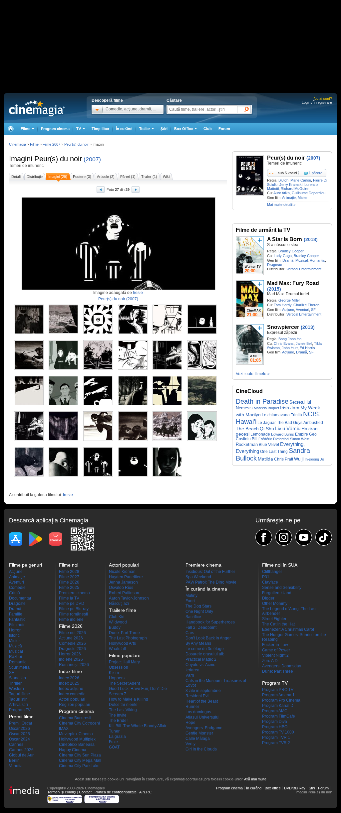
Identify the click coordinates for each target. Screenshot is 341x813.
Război (15, 656)
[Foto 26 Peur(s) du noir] (63, 475)
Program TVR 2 (276, 743)
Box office (273, 788)
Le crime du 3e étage (204, 648)
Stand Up (17, 678)
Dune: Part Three (124, 632)
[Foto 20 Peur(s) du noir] (63, 439)
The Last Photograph (128, 638)
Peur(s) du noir (58, 159)
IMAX (64, 728)
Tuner (114, 731)
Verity (190, 744)
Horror (15, 630)
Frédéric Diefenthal (273, 439)
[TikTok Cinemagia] (323, 537)
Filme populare (125, 655)
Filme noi (68, 565)
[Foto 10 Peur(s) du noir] (133, 368)
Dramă (287, 260)
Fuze (113, 742)
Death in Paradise (262, 401)
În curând (124, 129)
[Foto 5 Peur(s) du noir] (167, 333)
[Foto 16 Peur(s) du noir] (133, 404)
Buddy (115, 627)
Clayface (270, 582)
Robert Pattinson (124, 593)
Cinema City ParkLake (79, 765)
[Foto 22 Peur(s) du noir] (133, 439)
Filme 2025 (69, 587)
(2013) (308, 327)
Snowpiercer (283, 327)
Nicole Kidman (122, 571)
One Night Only (199, 611)
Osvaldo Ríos (121, 587)
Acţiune (288, 310)
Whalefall (117, 648)
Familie (15, 614)
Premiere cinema (74, 593)
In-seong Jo (314, 459)
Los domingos (198, 712)
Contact (85, 792)
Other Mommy (274, 603)
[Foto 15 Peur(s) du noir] (98, 404)
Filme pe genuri (25, 565)
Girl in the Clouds (201, 749)
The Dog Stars (198, 606)
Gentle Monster (199, 733)
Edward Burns (282, 434)
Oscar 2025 (19, 734)
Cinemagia (17, 144)
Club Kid (117, 616)
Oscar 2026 (19, 728)
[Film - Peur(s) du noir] (250, 194)
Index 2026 (69, 678)
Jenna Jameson (123, 582)
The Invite (118, 715)
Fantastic (17, 619)
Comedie (17, 587)
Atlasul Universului (202, 717)
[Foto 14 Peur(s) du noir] (63, 404)
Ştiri (164, 129)
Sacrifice (193, 616)
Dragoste (274, 265)
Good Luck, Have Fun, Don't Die (138, 688)
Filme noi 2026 (72, 632)
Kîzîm (114, 672)
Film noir (17, 624)
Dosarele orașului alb (204, 654)
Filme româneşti (73, 614)
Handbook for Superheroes (210, 622)
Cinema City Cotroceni (79, 723)
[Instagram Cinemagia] (283, 537)
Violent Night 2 (275, 655)
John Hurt (290, 348)
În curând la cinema (206, 589)
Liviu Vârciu (287, 428)
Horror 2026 (70, 654)
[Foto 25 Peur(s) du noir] (29, 475)
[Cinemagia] (10, 129)
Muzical (301, 260)
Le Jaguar (266, 422)
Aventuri (302, 310)
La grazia (117, 736)
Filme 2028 (69, 571)
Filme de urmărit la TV (263, 230)
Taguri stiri (18, 699)
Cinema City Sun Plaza (80, 755)
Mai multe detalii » (281, 204)
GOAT (114, 747)
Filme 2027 (69, 577)
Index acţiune (71, 688)
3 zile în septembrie (203, 690)
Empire (301, 434)
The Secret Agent (124, 683)
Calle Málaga (197, 738)
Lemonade (260, 434)
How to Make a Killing (128, 699)
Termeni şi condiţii (61, 792)
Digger (268, 598)
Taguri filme (19, 694)
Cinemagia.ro (37, 108)
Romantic (317, 260)
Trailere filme (122, 610)
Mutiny (191, 595)
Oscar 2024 (19, 739)
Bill (254, 439)
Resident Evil (197, 696)
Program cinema (55, 129)
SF (313, 310)
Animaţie (289, 198)
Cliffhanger (272, 571)
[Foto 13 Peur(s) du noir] (29, 404)
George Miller (289, 300)
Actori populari (72, 699)
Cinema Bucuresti (75, 718)
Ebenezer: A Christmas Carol (288, 629)
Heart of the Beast (201, 701)
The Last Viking (123, 710)
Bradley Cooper (291, 251)
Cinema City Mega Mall (80, 760)
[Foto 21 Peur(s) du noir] (98, 439)
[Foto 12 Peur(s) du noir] (202, 368)
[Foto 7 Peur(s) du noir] (29, 368)
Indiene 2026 (71, 659)
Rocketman (247, 444)
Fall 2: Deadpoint (200, 627)
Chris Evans (284, 343)
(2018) (311, 239)
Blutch (283, 180)
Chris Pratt (283, 459)
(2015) (274, 289)
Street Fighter (274, 618)
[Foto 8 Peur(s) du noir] (63, 368)
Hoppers (117, 678)
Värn (189, 675)
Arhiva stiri (18, 704)
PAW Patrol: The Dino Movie (210, 582)
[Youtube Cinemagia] (303, 537)
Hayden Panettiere (126, 577)
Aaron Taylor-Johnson (129, 598)
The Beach (247, 428)
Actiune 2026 (71, 638)
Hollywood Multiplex (77, 739)
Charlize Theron (306, 305)
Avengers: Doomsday (281, 666)
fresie (138, 292)
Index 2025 (69, 683)
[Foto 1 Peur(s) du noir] (29, 333)
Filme (34, 144)
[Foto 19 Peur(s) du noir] (29, 439)
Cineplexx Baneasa (77, 744)
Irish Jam (289, 407)
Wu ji (299, 459)
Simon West (299, 439)
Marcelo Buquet (266, 408)
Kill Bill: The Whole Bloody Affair (138, 726)
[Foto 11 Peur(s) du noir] (167, 368)
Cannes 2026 (21, 749)
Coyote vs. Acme (200, 664)
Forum (224, 129)
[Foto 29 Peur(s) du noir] (167, 475)
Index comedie (72, 694)
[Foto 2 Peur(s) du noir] (63, 332)
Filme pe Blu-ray (74, 609)
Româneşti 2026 (74, 664)
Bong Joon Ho (289, 339)
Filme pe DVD (71, 603)
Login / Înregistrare (317, 102)
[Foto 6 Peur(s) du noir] (202, 333)
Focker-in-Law (275, 644)
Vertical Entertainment (303, 269)
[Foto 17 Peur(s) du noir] (167, 404)
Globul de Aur (21, 755)
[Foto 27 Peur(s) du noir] (98, 475)
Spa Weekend (198, 577)
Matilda (265, 459)
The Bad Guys (289, 422)
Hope (190, 722)
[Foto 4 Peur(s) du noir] (133, 333)
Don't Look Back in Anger (208, 638)
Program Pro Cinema (281, 700)
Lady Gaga (283, 256)
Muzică (15, 646)
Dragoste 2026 (72, 648)
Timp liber (100, 129)
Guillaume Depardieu (308, 193)
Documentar (20, 598)
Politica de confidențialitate (116, 792)
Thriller (15, 683)
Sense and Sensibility (281, 587)
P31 (265, 577)
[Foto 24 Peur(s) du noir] (202, 439)
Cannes (16, 744)
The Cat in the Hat (278, 624)
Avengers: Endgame (203, 728)
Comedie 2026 (72, 643)
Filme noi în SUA (279, 565)
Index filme (70, 671)
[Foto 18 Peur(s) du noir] (202, 404)
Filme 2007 (51, 144)
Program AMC (274, 711)
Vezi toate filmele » (253, 373)
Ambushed (313, 422)
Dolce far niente (123, 704)
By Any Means (198, 643)
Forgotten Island (276, 593)
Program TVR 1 (276, 737)
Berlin (14, 760)
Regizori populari (74, 704)
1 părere (315, 173)
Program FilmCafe (278, 716)
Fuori (190, 601)
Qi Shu (267, 428)
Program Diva (274, 721)
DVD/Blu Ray (294, 788)
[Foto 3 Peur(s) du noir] (98, 333)
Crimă (14, 593)
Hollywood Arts (122, 643)
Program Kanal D (277, 705)
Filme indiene (71, 619)
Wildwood (118, 622)
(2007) (92, 159)
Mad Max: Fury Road (293, 283)
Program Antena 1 (278, 695)
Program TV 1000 (278, 732)
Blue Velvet (269, 444)
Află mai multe (255, 779)
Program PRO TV (277, 689)
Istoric (14, 635)
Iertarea (192, 670)
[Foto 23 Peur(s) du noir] (167, 439)
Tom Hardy (282, 305)
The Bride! (118, 720)
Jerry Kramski (290, 185)
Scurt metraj (20, 667)
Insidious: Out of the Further (210, 571)
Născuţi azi (119, 603)
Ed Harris (307, 348)
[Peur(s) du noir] (118, 289)
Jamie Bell (304, 343)
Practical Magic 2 (200, 659)
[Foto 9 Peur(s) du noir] (98, 368)
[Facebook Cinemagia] (263, 537)
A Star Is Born (284, 239)
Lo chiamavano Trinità (282, 415)
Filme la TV (69, 598)
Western (16, 688)
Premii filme (21, 716)
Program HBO (274, 727)
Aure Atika (281, 193)
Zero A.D (270, 660)
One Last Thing (274, 451)
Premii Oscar (20, 723)
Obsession (118, 667)
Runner (192, 706)
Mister (303, 198)
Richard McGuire (294, 189)
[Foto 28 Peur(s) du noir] (133, 475)
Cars (189, 632)
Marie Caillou (300, 180)
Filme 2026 (69, 582)
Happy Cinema (72, 749)
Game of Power (276, 650)
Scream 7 (117, 694)
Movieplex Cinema (76, 734)
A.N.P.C (145, 792)
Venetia (16, 765)
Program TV (20, 710)
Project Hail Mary (124, 662)
